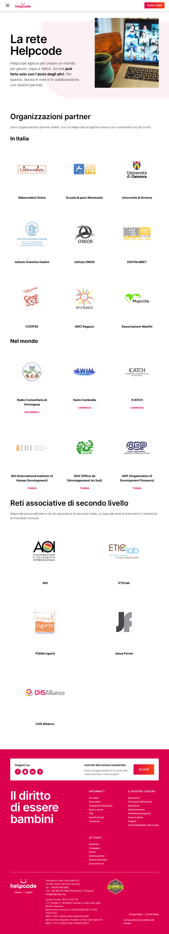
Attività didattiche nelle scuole (143, 825)
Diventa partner (97, 855)
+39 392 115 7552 (60, 890)
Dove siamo (95, 801)
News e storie (96, 809)
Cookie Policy (152, 914)
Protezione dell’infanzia (140, 801)
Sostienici (94, 844)
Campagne (94, 848)
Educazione (134, 798)
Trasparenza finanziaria (100, 805)
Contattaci (94, 821)
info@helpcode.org (56, 894)
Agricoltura (133, 805)
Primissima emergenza (139, 813)
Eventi (92, 852)
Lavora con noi (96, 863)
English (29, 892)
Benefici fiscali (96, 817)
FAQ (91, 813)
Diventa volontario (98, 859)
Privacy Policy (136, 914)
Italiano (18, 892)
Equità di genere (136, 809)
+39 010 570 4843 (59, 887)
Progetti (132, 821)
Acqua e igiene (135, 817)
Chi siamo (94, 798)
